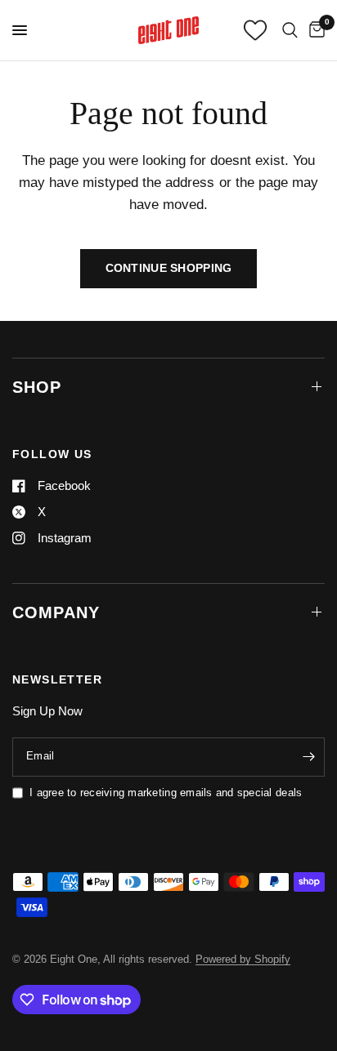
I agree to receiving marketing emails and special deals (165, 792)
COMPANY (56, 612)
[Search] (289, 30)
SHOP (36, 387)
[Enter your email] (308, 757)
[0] (314, 30)
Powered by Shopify (242, 959)
